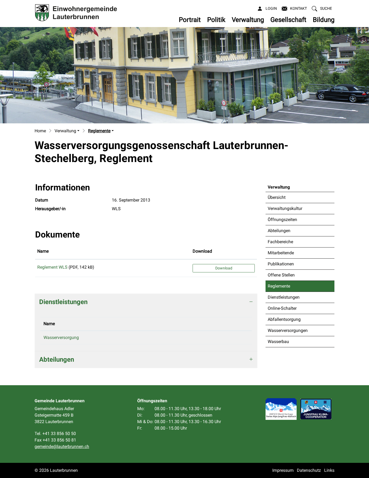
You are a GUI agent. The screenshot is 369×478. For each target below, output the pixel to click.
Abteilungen (279, 230)
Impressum (283, 470)
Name (43, 251)
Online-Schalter (282, 308)
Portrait (190, 20)
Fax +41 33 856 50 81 (55, 440)
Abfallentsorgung (284, 319)
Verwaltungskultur (285, 208)
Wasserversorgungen (288, 330)
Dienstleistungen (284, 297)
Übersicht (277, 197)
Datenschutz (309, 470)
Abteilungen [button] (56, 359)
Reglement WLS (52, 267)
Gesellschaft (288, 20)
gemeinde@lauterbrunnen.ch (62, 446)
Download (202, 251)
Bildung (323, 20)
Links (329, 470)
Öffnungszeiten (282, 219)
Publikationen (281, 263)
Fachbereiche (280, 241)
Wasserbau (278, 341)
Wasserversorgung (61, 337)
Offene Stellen (281, 275)
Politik (216, 20)
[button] (321, 8)
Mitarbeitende (281, 252)
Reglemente (281, 287)
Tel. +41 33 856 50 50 (55, 433)
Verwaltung (248, 20)
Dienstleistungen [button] (63, 302)
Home (40, 130)
